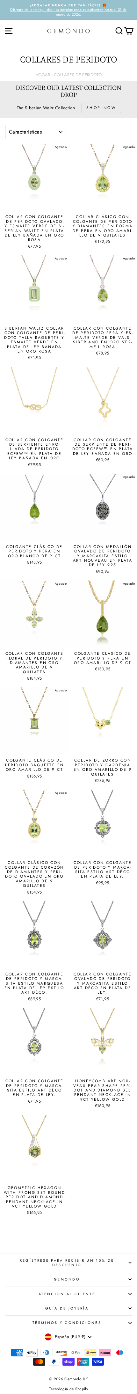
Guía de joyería (67, 1308)
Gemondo (67, 1279)
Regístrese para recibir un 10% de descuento (67, 1262)
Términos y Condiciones (66, 1322)
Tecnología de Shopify (68, 1389)
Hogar (42, 75)
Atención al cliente (67, 1293)
